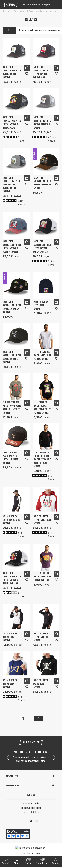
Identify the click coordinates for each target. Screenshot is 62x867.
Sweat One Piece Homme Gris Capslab (11, 637)
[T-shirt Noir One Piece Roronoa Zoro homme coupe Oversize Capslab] (46, 386)
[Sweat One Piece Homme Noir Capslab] (46, 664)
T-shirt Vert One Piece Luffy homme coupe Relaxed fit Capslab (12, 407)
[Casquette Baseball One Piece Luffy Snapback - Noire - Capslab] (46, 225)
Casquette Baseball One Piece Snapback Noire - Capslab (12, 307)
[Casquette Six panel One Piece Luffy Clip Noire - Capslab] (16, 436)
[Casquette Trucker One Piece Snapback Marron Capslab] (46, 101)
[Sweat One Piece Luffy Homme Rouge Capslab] (46, 500)
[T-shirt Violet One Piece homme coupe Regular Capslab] (46, 557)
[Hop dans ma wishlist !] (27, 73)
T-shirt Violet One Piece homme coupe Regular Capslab (41, 577)
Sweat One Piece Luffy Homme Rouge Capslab (41, 520)
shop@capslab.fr (31, 808)
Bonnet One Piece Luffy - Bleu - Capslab (41, 305)
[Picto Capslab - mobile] (11, 5)
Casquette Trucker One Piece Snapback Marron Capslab (41, 122)
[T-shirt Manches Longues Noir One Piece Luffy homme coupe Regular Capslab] (46, 436)
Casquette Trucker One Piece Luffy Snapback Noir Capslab (41, 72)
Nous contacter (31, 803)
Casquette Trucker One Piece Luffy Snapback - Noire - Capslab (12, 578)
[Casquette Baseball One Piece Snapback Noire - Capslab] (16, 336)
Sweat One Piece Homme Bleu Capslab (11, 684)
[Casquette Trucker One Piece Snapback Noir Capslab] (16, 51)
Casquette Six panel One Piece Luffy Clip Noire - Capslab (11, 458)
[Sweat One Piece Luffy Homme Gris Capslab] (16, 500)
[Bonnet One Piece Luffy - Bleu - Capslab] (46, 285)
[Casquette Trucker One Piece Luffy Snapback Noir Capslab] (46, 51)
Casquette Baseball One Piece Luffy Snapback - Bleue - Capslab (12, 246)
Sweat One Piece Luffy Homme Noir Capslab (41, 637)
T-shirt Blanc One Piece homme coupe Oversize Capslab (41, 355)
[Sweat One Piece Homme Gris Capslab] (16, 617)
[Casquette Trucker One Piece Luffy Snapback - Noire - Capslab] (16, 557)
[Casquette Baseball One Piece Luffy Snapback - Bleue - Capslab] (16, 225)
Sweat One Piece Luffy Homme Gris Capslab (11, 520)
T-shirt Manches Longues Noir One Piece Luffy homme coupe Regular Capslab (41, 459)
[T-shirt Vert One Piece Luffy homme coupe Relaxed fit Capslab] (16, 386)
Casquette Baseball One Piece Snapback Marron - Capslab (41, 183)
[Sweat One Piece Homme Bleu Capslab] (16, 664)
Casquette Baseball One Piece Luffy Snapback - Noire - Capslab (41, 246)
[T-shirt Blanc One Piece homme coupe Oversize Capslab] (46, 336)
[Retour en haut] (55, 849)
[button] (54, 758)
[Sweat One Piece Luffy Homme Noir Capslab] (46, 617)
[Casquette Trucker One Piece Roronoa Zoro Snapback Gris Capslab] (16, 161)
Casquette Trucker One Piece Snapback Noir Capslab (12, 72)
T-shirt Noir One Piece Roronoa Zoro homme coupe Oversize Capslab (41, 407)
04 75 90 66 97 (31, 812)
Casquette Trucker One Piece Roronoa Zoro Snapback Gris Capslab (12, 184)
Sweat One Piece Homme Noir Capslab (40, 684)
